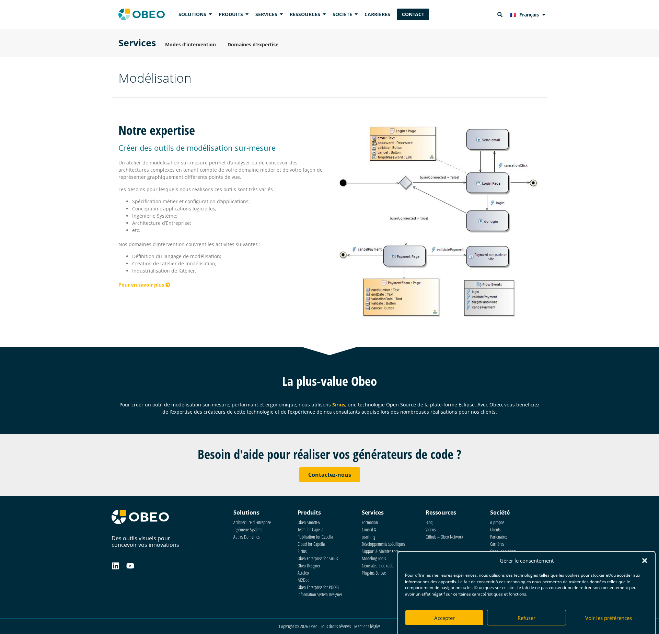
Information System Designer (320, 594)
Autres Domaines (246, 536)
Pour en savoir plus (141, 284)
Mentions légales (367, 626)
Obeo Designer (309, 565)
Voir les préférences (608, 617)
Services (137, 42)
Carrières (497, 544)
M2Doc (303, 580)
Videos (431, 529)
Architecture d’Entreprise (252, 522)
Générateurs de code (377, 565)
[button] (644, 560)
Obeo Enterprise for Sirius (318, 558)
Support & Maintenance (380, 551)
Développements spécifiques (383, 544)
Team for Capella (310, 529)
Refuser (526, 617)
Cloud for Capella (311, 544)
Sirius (338, 404)
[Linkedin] (115, 566)
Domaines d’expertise (253, 44)
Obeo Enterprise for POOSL (318, 587)
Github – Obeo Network (444, 536)
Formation (370, 522)
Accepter (444, 617)
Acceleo (303, 572)
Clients (495, 529)
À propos (497, 522)
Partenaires (498, 536)
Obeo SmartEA (309, 522)
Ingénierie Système (247, 529)
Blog (429, 522)
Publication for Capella (315, 536)
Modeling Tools (374, 558)
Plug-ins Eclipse (374, 572)
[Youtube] (130, 566)
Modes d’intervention (190, 44)
